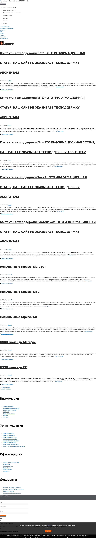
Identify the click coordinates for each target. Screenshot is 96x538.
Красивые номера (8, 406)
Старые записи (5, 387)
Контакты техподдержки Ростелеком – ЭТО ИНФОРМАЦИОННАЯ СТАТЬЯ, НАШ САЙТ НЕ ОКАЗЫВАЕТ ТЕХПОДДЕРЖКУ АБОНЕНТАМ (48, 231)
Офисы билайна (7, 469)
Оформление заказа (9, 413)
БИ (1, 31)
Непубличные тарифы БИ (18, 317)
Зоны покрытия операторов (11, 444)
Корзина (5, 23)
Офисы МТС (6, 471)
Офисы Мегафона (8, 466)
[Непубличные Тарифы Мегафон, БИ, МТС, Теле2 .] (14, 1)
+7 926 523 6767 (4, 26)
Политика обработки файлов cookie (13, 489)
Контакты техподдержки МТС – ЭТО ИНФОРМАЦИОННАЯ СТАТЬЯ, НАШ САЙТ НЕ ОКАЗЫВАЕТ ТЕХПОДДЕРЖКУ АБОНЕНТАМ (42, 107)
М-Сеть (2, 33)
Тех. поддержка (7, 15)
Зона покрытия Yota (9, 435)
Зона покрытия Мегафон (10, 439)
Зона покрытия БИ (8, 433)
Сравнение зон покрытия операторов (14, 446)
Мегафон (2, 30)
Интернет (2, 37)
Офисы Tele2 (6, 467)
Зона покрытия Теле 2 (9, 442)
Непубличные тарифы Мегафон (23, 266)
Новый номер (4, 38)
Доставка (5, 18)
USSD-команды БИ (13, 367)
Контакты (5, 20)
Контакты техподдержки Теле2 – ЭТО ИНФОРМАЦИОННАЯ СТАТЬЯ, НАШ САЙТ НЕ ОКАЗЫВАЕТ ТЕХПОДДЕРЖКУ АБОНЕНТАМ (43, 187)
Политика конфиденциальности (12, 13)
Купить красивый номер (9, 7)
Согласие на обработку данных (12, 493)
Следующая (7, 389)
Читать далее (60, 87)
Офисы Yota (6, 464)
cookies (49, 525)
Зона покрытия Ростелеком (11, 440)
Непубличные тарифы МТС (20, 291)
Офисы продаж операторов (11, 462)
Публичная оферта (8, 491)
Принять (48, 531)
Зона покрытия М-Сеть (10, 437)
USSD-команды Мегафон (18, 342)
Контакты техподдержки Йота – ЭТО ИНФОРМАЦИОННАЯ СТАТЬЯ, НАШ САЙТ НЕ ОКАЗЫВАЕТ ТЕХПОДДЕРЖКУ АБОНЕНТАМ (42, 62)
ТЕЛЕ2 (2, 35)
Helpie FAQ (6, 412)
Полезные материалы (7, 89)
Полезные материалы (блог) (11, 408)
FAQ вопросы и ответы (9, 10)
